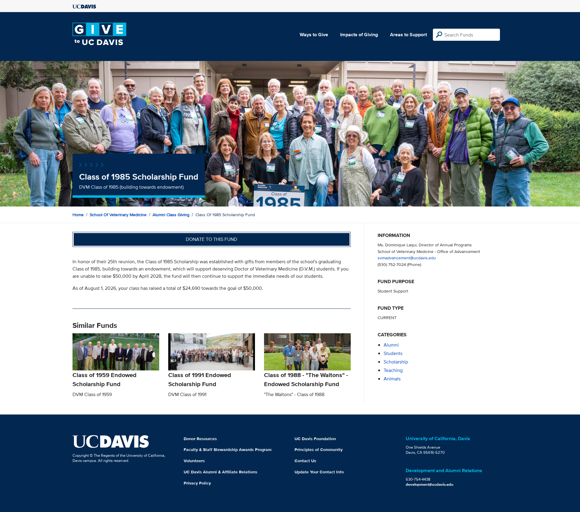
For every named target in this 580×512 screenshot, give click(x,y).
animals (392, 378)
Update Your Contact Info (319, 472)
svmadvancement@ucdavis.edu (407, 257)
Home (78, 215)
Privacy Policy (197, 483)
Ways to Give (314, 34)
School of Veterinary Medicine (118, 215)
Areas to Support (408, 34)
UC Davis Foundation (315, 439)
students (393, 353)
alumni (391, 344)
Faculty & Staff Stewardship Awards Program (228, 449)
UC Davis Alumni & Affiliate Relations (220, 472)
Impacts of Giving (359, 34)
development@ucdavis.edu (429, 484)
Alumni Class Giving (171, 215)
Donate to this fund (211, 239)
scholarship (396, 361)
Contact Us (305, 461)
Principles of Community (319, 449)
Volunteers (194, 461)
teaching (393, 370)
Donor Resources (200, 439)
